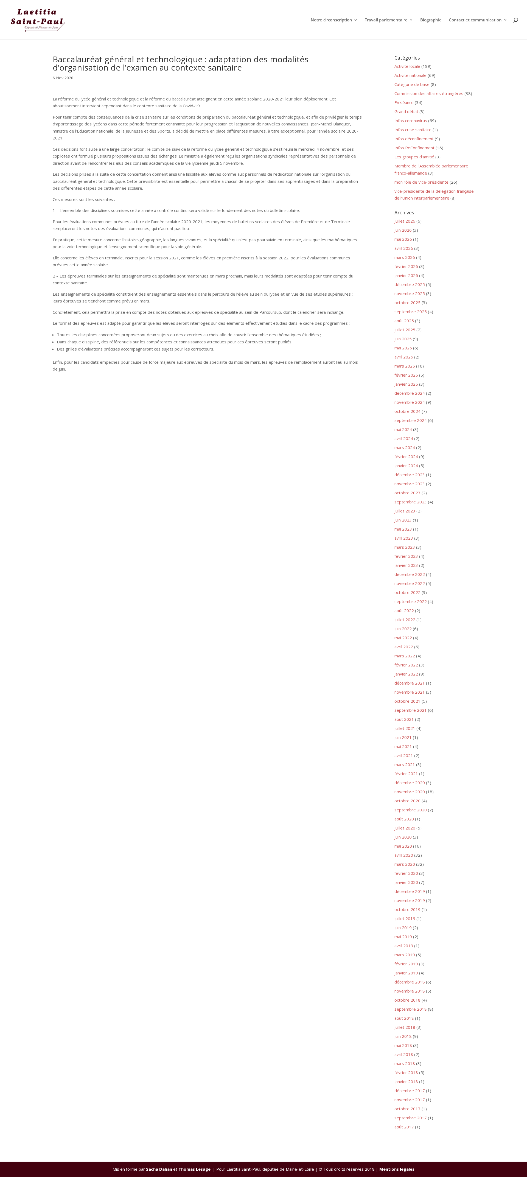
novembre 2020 (409, 791)
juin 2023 (403, 520)
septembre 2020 (410, 809)
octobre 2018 (407, 1000)
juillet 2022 (404, 619)
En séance (404, 102)
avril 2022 (403, 646)
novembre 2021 (409, 692)
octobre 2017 (407, 1108)
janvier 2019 (406, 973)
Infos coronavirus (410, 120)
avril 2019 (403, 945)
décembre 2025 (409, 284)
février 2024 (406, 456)
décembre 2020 (409, 782)
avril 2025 (403, 357)
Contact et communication (475, 20)
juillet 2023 (404, 511)
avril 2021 (403, 755)
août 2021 (404, 719)
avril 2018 (403, 1054)
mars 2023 (404, 547)
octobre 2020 (407, 800)
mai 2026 (403, 239)
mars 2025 (404, 366)
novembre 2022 (409, 583)
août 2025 (404, 320)
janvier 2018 (406, 1081)
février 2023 (406, 556)
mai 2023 (403, 529)
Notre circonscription (331, 20)
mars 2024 (404, 447)
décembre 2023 (409, 474)
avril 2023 (403, 538)
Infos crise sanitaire (412, 129)
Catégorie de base (412, 84)
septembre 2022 (410, 601)
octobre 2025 (407, 302)
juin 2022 (403, 628)
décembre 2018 (409, 982)
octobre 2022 (407, 592)
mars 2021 (404, 764)
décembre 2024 (409, 393)
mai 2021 (403, 746)
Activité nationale (410, 75)
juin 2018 (403, 1036)
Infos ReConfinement (414, 147)
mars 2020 (404, 864)
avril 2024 (403, 438)
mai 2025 (403, 348)
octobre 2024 (407, 411)
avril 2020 (403, 855)
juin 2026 (403, 230)
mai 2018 (403, 1045)
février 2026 (406, 266)
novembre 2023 (409, 483)
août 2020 (404, 819)
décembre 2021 (409, 683)
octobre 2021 (407, 701)
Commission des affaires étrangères (428, 93)
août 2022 (404, 610)
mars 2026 (404, 257)
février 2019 (406, 963)
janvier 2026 (406, 275)
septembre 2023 (410, 502)
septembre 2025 (410, 311)
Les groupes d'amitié (414, 156)
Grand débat (406, 111)
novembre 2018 (409, 991)
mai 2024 (403, 429)
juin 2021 (403, 737)
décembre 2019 (409, 891)
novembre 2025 (409, 293)
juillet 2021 (404, 728)
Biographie (431, 20)
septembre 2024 (410, 420)
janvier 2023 (406, 565)
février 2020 (406, 873)
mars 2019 (404, 954)
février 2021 (406, 773)
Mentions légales (396, 1169)
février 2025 (406, 375)
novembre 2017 (409, 1099)
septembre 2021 (410, 710)
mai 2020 (403, 846)
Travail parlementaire (386, 20)
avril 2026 (403, 248)
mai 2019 (403, 936)
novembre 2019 (409, 900)
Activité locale (407, 66)
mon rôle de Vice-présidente (421, 182)
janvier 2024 (406, 465)
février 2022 (406, 665)
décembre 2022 (409, 574)
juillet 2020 (404, 828)
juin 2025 (403, 338)
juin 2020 (403, 837)
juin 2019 (403, 927)
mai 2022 (403, 637)
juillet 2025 (404, 329)
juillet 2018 (404, 1027)
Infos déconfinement (414, 138)
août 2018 (404, 1018)
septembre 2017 (410, 1117)
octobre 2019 (407, 909)
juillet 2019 (404, 918)
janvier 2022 (406, 674)
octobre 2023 (407, 492)
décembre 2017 (409, 1090)
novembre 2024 (409, 402)
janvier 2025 (406, 384)
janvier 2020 (406, 882)
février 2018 (406, 1072)
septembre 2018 (410, 1009)
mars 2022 (404, 655)
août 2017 (404, 1127)
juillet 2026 (404, 221)
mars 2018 (404, 1063)
